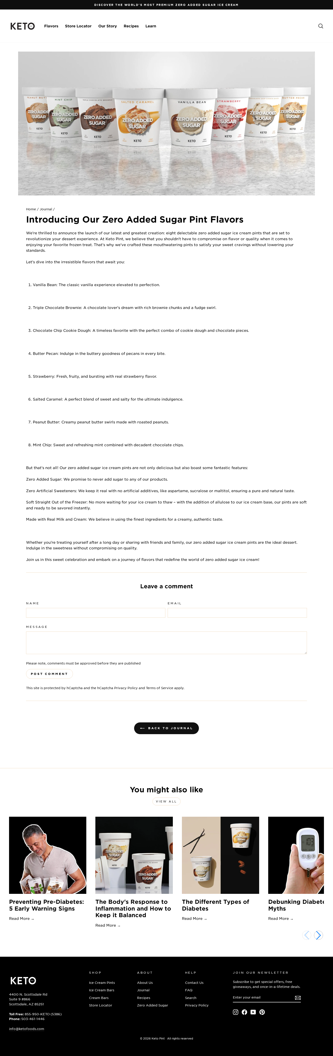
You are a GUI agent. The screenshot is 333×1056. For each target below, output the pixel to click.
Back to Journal (169, 728)
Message (37, 627)
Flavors (51, 26)
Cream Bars (99, 998)
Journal (46, 209)
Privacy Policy (126, 688)
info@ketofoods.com (26, 1029)
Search (190, 998)
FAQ (188, 990)
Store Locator (78, 26)
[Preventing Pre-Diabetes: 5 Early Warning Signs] (47, 855)
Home (31, 209)
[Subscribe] (298, 997)
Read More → (21, 918)
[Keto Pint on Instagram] (235, 1012)
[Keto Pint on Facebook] (244, 1012)
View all (166, 801)
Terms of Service (159, 688)
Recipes (131, 26)
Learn (150, 26)
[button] (318, 935)
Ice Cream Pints (102, 982)
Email (175, 603)
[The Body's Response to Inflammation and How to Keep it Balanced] (134, 855)
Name (32, 603)
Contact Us (194, 982)
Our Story (107, 26)
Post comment (49, 674)
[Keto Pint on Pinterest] (262, 1012)
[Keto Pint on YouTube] (253, 1012)
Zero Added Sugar (152, 1005)
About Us (145, 982)
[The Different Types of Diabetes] (220, 855)
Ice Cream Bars (101, 990)
